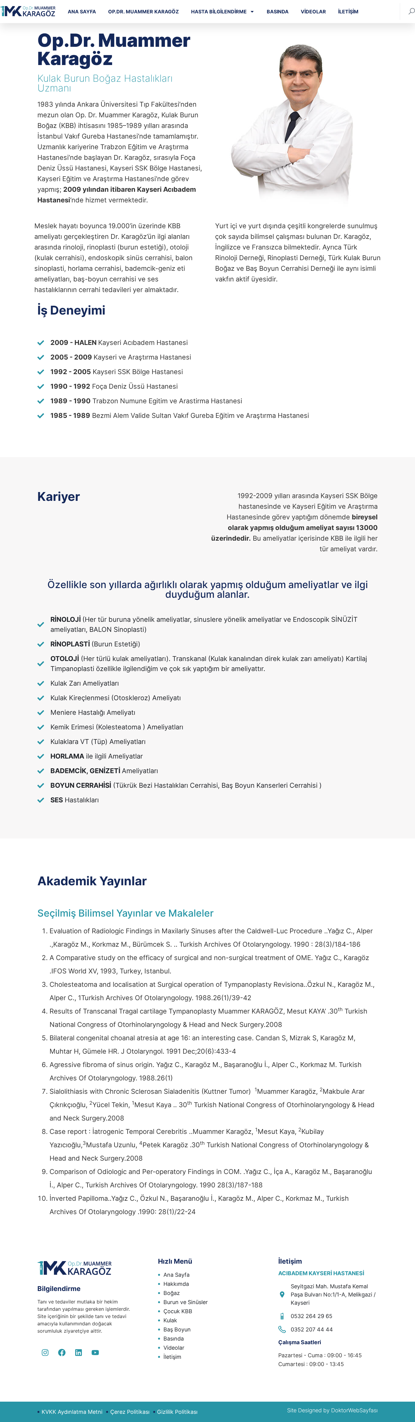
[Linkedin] (78, 1352)
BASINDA (278, 12)
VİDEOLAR (313, 12)
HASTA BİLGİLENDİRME (219, 12)
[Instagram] (45, 1352)
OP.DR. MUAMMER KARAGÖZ (143, 12)
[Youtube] (95, 1352)
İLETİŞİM (348, 12)
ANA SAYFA (82, 12)
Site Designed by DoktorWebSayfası (332, 1410)
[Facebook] (61, 1352)
